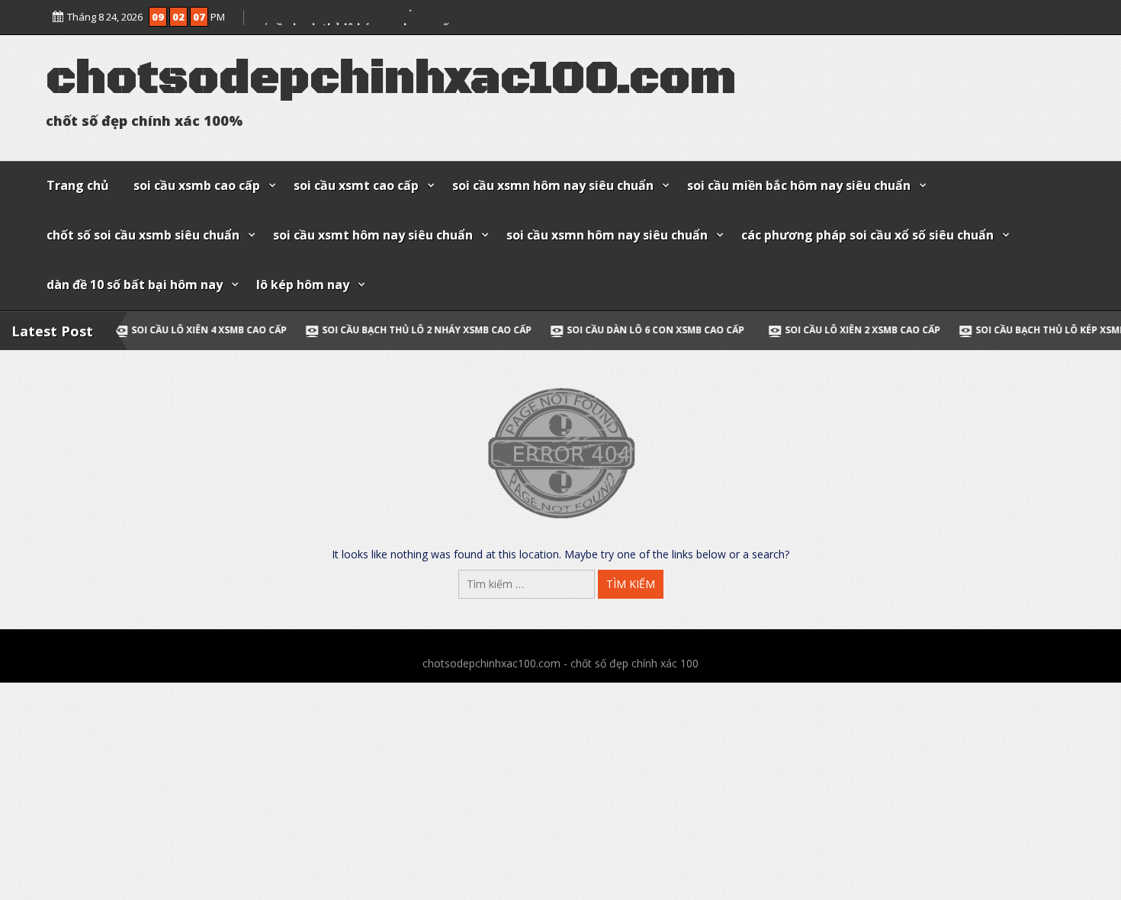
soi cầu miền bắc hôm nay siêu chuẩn (799, 185)
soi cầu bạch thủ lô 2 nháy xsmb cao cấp (367, 329)
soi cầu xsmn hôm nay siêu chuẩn (553, 185)
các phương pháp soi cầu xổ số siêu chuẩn (867, 235)
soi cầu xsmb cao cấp (196, 185)
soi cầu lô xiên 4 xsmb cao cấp (149, 329)
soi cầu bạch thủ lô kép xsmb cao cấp (1012, 329)
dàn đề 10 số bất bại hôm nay (135, 284)
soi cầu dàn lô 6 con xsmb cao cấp (595, 329)
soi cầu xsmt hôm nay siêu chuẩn (373, 235)
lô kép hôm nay (302, 284)
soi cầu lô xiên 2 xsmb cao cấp (334, 13)
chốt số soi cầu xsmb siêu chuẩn (143, 235)
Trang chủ (78, 185)
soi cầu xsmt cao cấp (356, 185)
